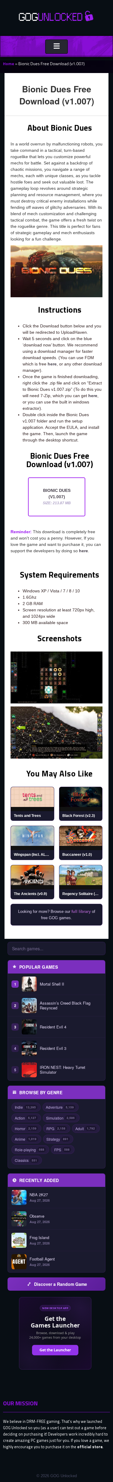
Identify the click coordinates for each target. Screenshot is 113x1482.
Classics (26, 1160)
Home (8, 63)
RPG (55, 1128)
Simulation (60, 1117)
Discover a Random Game (60, 1284)
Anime (25, 1139)
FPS (62, 1149)
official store (89, 1447)
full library (81, 911)
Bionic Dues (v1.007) (57, 496)
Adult (85, 1128)
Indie (25, 1107)
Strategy (57, 1139)
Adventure (60, 1107)
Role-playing (29, 1149)
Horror (25, 1128)
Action (25, 1117)
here (52, 364)
